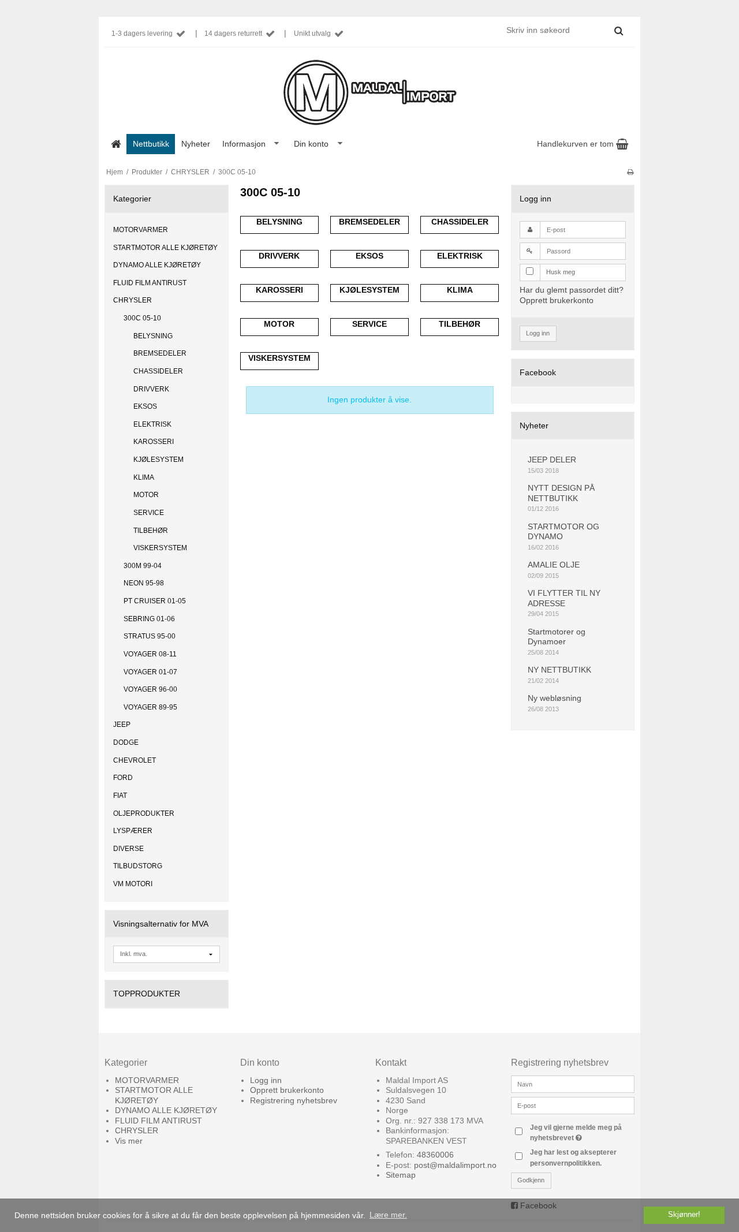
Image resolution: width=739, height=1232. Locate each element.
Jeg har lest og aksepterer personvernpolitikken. (573, 1157)
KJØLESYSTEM (158, 460)
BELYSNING (153, 336)
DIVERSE (128, 849)
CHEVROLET (134, 760)
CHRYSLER (132, 300)
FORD (123, 778)
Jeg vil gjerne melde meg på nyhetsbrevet (581, 1132)
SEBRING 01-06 (149, 619)
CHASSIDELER (158, 371)
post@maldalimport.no (455, 1165)
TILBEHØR (150, 531)
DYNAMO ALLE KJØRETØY (157, 265)
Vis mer (129, 1140)
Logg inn (538, 333)
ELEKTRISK (152, 424)
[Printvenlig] (630, 172)
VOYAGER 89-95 (150, 707)
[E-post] (573, 1104)
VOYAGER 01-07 (150, 672)
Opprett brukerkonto (557, 300)
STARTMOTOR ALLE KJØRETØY (165, 248)
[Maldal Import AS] (369, 92)
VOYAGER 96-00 (150, 689)
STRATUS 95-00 (150, 636)
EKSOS (145, 406)
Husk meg (560, 271)
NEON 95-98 (144, 583)
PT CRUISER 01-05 (155, 601)
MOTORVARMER (140, 230)
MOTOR (146, 495)
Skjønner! (684, 1215)
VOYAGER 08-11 (150, 654)
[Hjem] (115, 144)
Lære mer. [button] (388, 1214)
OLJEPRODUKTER (143, 813)
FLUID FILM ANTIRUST (149, 283)
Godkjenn (530, 1180)
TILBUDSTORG (137, 866)
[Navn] (573, 1083)
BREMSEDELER (159, 353)
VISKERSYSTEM (160, 548)
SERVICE (148, 513)
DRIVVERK (151, 389)
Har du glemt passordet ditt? (572, 289)
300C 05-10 (142, 318)
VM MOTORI (132, 884)
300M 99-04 (143, 566)
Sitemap (401, 1174)
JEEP (121, 724)
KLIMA (143, 477)
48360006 (435, 1154)
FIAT (120, 796)
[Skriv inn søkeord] (564, 30)
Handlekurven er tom (576, 143)
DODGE (126, 742)
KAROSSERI (153, 442)
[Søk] (618, 30)
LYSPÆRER (132, 831)
